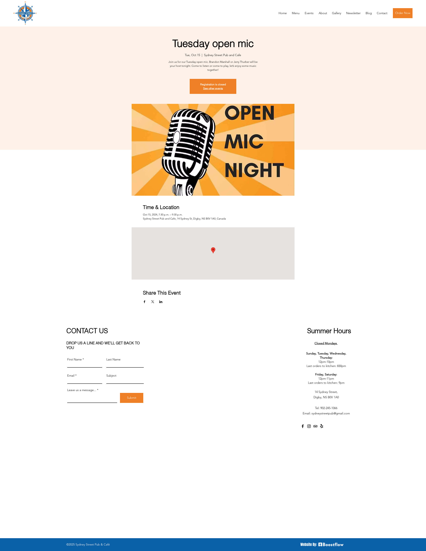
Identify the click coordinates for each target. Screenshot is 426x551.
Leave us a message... (81, 390)
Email (70, 375)
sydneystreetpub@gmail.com (331, 413)
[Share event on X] (152, 301)
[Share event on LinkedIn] (160, 301)
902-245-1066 (328, 408)
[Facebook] (302, 426)
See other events (213, 88)
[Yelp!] (321, 426)
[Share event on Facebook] (144, 301)
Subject (111, 375)
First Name (74, 359)
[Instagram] (309, 426)
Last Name (113, 359)
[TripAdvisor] (315, 426)
